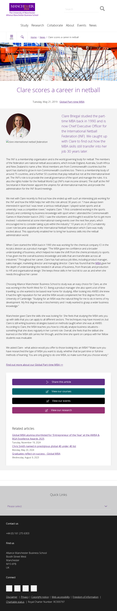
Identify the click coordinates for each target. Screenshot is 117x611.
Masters (48, 13)
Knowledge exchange (55, 9)
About (70, 25)
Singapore (14, 20)
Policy (12, 20)
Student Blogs (16, 20)
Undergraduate (87, 13)
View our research (61, 410)
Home (34, 37)
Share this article (61, 382)
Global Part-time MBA (72, 101)
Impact (47, 6)
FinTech (83, 17)
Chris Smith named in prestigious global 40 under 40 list (44, 446)
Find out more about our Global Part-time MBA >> (34, 364)
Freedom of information (85, 597)
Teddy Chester (52, 6)
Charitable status (15, 602)
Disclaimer (11, 597)
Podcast (48, 2)
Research (37, 25)
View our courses (61, 391)
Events (81, 25)
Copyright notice (40, 597)
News (93, 25)
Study (24, 25)
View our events (61, 400)
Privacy (24, 597)
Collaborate (55, 25)
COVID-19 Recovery (55, 17)
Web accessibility (61, 597)
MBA (98, 263)
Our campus (15, 24)
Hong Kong (15, 24)
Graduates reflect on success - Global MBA (36, 453)
